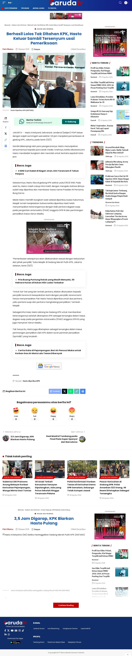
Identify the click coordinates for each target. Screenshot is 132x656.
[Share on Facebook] (6, 127)
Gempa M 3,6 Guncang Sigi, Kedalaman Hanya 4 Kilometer (102, 114)
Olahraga (108, 156)
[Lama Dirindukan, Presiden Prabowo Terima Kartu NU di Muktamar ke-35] (123, 100)
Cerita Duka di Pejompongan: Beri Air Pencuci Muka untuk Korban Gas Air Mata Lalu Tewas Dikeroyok (48, 352)
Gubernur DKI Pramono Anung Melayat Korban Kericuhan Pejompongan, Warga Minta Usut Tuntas (17, 486)
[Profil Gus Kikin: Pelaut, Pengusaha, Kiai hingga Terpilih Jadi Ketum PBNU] (123, 71)
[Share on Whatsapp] (70, 391)
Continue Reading (66, 605)
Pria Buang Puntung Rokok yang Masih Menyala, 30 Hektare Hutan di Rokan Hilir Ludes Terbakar (44, 281)
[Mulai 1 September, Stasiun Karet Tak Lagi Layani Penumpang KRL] (123, 129)
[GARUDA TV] (66, 2)
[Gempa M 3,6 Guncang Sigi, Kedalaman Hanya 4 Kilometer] (123, 115)
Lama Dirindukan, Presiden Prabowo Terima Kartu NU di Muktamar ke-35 (103, 99)
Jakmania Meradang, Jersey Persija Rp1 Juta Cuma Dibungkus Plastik (116, 164)
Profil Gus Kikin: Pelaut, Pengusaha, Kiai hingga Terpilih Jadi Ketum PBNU (101, 70)
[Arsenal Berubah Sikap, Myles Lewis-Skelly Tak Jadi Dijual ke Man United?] (97, 151)
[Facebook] (5, 631)
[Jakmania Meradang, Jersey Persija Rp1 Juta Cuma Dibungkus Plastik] (97, 165)
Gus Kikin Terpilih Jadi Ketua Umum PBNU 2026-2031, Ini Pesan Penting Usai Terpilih (102, 85)
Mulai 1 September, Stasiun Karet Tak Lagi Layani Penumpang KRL (102, 128)
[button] (5, 2)
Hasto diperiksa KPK (31, 381)
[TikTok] (23, 631)
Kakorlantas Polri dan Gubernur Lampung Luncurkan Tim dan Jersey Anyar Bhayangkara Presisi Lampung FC (116, 216)
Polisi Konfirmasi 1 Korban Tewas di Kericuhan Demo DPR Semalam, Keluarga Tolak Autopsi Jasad (81, 486)
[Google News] (16, 631)
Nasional (94, 77)
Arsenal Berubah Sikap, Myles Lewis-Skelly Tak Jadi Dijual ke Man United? (116, 150)
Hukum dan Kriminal (19, 25)
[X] (8, 631)
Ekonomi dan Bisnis (112, 202)
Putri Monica (8, 49)
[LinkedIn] (5, 634)
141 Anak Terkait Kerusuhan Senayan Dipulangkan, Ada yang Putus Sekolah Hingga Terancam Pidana (48, 487)
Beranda (7, 25)
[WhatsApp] (9, 634)
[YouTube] (12, 631)
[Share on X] (6, 133)
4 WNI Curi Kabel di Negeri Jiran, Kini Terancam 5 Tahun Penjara (47, 172)
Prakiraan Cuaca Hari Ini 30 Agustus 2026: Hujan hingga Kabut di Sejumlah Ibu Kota (117, 179)
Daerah (93, 120)
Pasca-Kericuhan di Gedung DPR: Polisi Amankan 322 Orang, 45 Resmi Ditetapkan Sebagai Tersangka (114, 487)
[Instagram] (19, 631)
